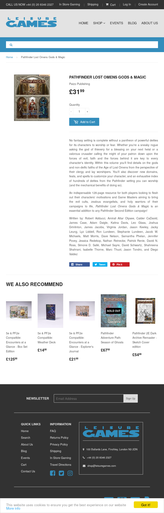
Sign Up (130, 398)
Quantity (74, 105)
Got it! (145, 504)
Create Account (148, 4)
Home (83, 23)
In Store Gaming (70, 4)
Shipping (92, 4)
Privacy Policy (59, 444)
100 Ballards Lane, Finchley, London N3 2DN (111, 449)
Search (25, 437)
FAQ (53, 431)
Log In (127, 4)
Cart (23, 464)
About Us (149, 23)
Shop (98, 23)
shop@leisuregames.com (101, 466)
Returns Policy (59, 437)
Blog (132, 23)
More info (13, 508)
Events (116, 23)
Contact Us (28, 471)
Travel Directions (60, 464)
